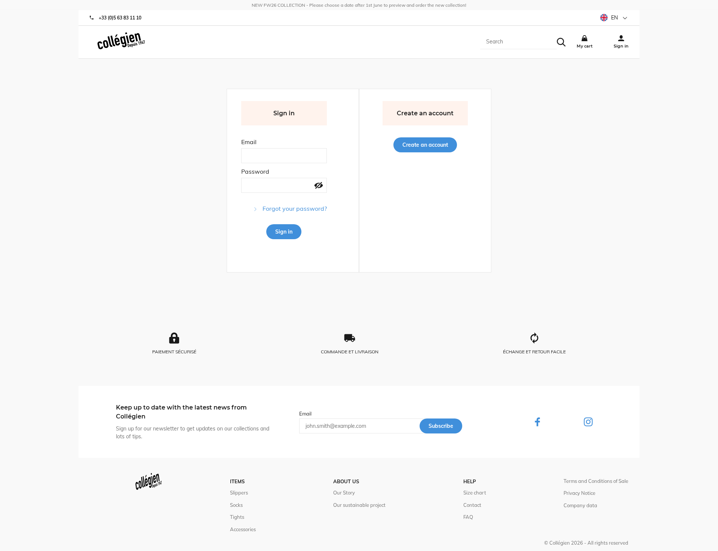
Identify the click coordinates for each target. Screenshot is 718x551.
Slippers (239, 493)
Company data (580, 505)
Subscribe (441, 426)
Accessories (243, 529)
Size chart (474, 493)
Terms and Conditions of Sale (596, 481)
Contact (472, 505)
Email (249, 142)
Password (255, 171)
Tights (237, 517)
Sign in (283, 231)
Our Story (344, 493)
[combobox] (518, 42)
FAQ (468, 517)
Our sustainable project (359, 505)
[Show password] (318, 186)
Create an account (425, 144)
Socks (236, 505)
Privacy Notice (579, 493)
